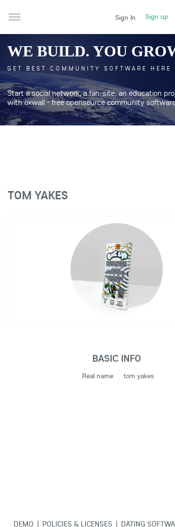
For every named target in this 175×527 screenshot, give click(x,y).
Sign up (156, 16)
